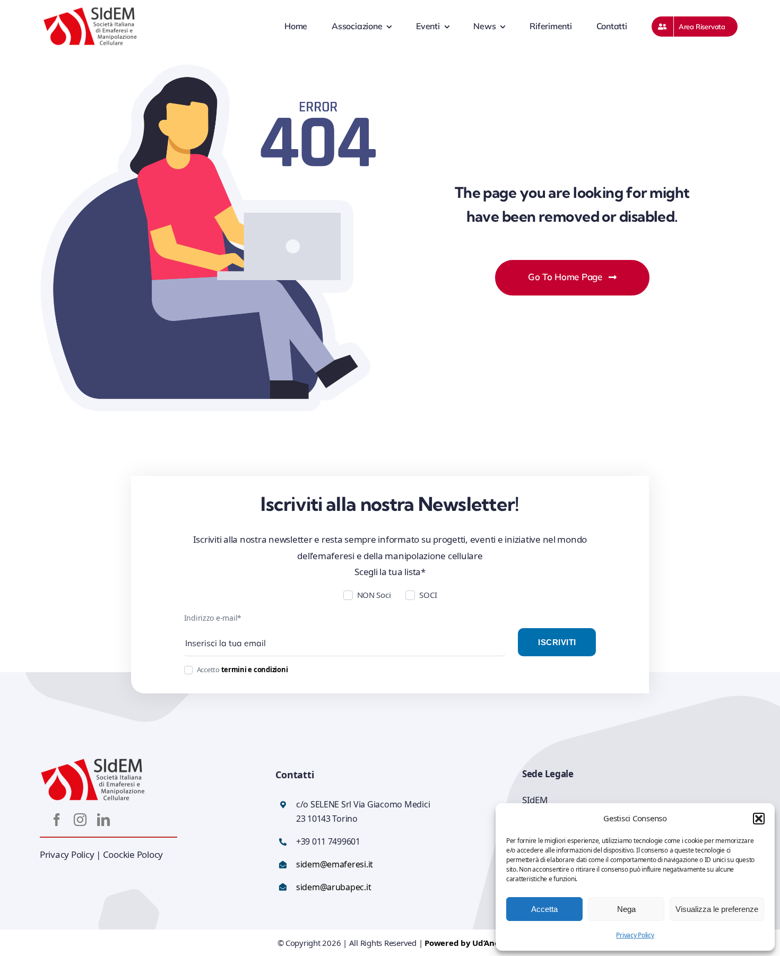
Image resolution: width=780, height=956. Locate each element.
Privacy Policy (635, 935)
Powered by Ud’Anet (463, 942)
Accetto (242, 669)
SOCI (428, 594)
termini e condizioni (254, 669)
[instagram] (80, 819)
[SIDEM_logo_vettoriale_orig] (90, 10)
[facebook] (56, 819)
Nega (626, 909)
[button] (758, 818)
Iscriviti (557, 642)
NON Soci (374, 594)
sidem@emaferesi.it (334, 864)
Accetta (544, 909)
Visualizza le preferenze (716, 909)
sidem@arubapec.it (333, 887)
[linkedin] (103, 819)
